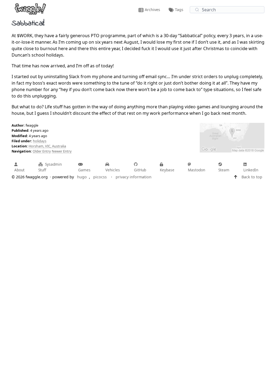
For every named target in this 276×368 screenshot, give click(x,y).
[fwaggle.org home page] (30, 8)
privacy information (133, 176)
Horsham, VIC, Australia (47, 146)
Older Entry (42, 151)
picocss (100, 176)
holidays (39, 140)
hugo (82, 176)
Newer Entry (62, 151)
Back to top (252, 176)
